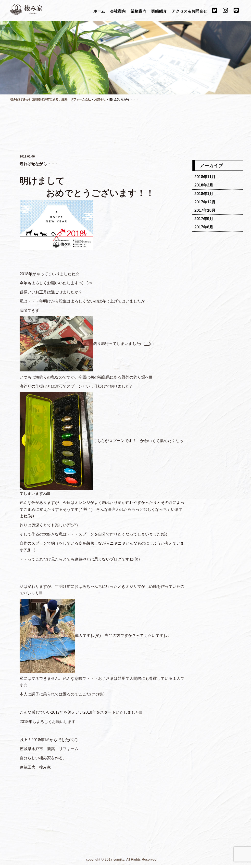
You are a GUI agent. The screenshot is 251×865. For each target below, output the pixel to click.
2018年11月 (204, 177)
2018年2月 (203, 185)
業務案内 (139, 11)
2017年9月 (203, 219)
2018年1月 (203, 194)
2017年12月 (204, 202)
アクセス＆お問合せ (190, 11)
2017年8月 (203, 227)
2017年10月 (204, 210)
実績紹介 (159, 11)
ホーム (99, 11)
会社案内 (118, 11)
